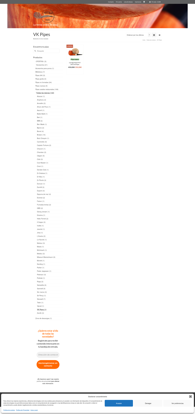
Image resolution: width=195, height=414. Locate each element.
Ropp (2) (40, 281)
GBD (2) (40, 208)
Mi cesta (156, 2)
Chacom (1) (41, 149)
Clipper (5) (41, 156)
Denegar (148, 403)
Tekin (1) (40, 302)
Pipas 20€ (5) (40, 75)
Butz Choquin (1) (43, 138)
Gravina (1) (41, 215)
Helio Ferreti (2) (42, 218)
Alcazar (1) (41, 96)
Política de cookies (9, 410)
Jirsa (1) (40, 232)
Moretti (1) (40, 260)
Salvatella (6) (41, 285)
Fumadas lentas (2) (44, 205)
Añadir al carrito (75, 71)
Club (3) (40, 159)
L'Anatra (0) (41, 236)
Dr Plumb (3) (41, 180)
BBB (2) (40, 121)
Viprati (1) (40, 306)
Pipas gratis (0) (40, 79)
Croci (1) (40, 166)
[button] (190, 396)
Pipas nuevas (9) (41, 86)
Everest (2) (41, 198)
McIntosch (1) (42, 250)
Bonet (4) (40, 131)
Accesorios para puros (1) (44, 68)
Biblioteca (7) (40, 72)
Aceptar (119, 403)
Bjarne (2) (40, 128)
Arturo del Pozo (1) (44, 107)
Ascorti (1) (40, 110)
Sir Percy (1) (41, 295)
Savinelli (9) (41, 288)
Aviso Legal (34, 410)
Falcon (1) (40, 201)
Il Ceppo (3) (41, 222)
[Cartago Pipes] (53, 15)
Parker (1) (40, 267)
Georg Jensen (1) (43, 211)
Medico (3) (41, 253)
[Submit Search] (35, 51)
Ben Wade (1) (42, 124)
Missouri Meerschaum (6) (46, 257)
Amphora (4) (41, 100)
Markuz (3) (41, 243)
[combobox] (138, 35)
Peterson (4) (41, 274)
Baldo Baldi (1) (42, 114)
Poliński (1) (41, 278)
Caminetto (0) (42, 142)
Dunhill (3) (40, 187)
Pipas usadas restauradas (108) (46, 89)
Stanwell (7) (41, 299)
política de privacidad (44, 381)
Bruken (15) (41, 135)
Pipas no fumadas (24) (43, 82)
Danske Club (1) (43, 170)
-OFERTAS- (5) (40, 61)
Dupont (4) (41, 191)
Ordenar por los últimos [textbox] (135, 35)
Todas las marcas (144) (45, 93)
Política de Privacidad (22, 410)
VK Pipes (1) (41, 309)
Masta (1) (40, 246)
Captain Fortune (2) (44, 145)
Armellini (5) (41, 103)
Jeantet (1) (41, 229)
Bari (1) (39, 117)
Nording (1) (41, 264)
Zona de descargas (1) (43, 318)
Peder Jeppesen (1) (44, 271)
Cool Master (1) (42, 163)
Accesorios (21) (42, 65)
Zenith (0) (40, 313)
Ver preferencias (178, 403)
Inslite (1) (40, 225)
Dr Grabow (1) (42, 173)
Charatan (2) (41, 152)
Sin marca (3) (42, 292)
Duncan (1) (41, 184)
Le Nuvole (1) (42, 239)
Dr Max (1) (41, 177)
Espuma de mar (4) (44, 194)
